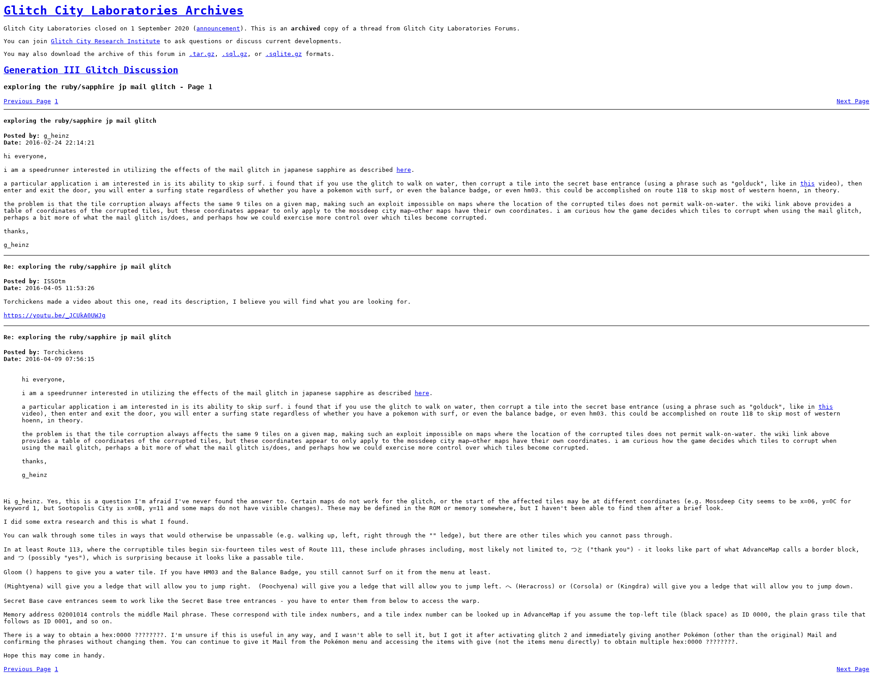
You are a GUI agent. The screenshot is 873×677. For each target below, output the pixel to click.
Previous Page (27, 101)
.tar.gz (202, 53)
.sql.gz (234, 53)
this (807, 183)
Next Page (853, 101)
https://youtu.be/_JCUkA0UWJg (54, 315)
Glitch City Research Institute (105, 41)
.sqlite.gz (284, 53)
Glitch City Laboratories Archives (124, 10)
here (403, 169)
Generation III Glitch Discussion (91, 70)
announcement (218, 28)
